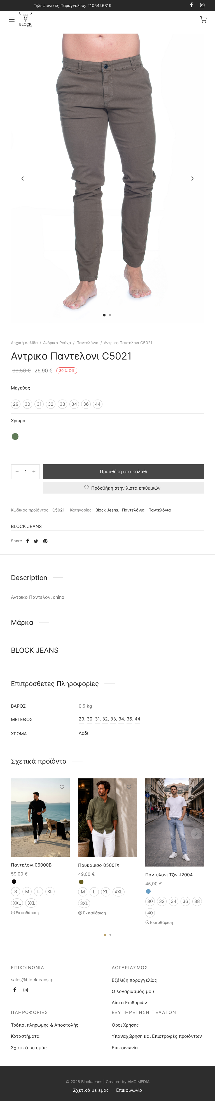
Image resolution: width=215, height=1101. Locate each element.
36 (129, 719)
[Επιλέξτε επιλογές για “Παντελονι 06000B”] (62, 800)
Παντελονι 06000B (31, 865)
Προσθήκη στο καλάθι (123, 471)
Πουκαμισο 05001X (98, 865)
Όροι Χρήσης (125, 1025)
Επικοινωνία (125, 1047)
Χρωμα (18, 420)
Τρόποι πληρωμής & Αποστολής (44, 1025)
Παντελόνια (87, 342)
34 (121, 719)
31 (97, 719)
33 (113, 719)
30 (89, 719)
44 (137, 719)
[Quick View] (62, 813)
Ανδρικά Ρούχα (57, 342)
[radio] (15, 404)
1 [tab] (105, 935)
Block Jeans (106, 510)
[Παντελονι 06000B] (40, 817)
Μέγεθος (20, 388)
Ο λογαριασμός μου (133, 991)
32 (105, 719)
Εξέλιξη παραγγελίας (134, 980)
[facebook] (191, 5)
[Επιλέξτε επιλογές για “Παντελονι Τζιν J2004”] (196, 801)
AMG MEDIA (138, 1081)
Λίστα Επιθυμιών (129, 1002)
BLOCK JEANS (26, 526)
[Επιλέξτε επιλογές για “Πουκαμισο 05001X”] (129, 800)
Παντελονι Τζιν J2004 (169, 874)
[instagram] (202, 5)
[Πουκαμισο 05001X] (107, 817)
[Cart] (203, 19)
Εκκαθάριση (27, 912)
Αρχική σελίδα (24, 342)
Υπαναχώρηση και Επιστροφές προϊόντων (157, 1036)
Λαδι (83, 733)
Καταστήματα (25, 1036)
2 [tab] (110, 935)
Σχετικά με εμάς (29, 1047)
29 (81, 719)
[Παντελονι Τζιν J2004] (174, 822)
